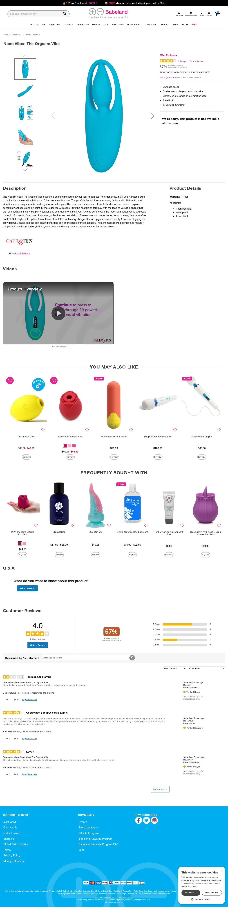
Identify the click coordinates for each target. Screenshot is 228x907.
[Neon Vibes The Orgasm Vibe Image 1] (102, 115)
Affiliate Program (89, 833)
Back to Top (158, 789)
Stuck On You (95, 532)
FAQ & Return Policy (15, 844)
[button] (152, 115)
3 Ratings (182, 61)
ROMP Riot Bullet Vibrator (114, 436)
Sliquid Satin (59, 532)
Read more (192, 886)
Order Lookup (11, 833)
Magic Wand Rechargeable (158, 436)
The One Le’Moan (26, 436)
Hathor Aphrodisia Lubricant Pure (169, 533)
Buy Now (26, 457)
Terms (7, 849)
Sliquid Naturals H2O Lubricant (132, 532)
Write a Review (196, 61)
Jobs (82, 849)
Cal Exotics (23, 253)
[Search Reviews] (132, 657)
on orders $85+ (135, 3)
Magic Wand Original (201, 436)
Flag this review (29, 699)
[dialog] (201, 885)
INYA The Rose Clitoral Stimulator (22, 533)
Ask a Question (167, 77)
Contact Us (10, 827)
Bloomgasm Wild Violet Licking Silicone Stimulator (205, 533)
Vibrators (16, 34)
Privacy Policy (11, 855)
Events (83, 821)
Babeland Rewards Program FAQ (98, 844)
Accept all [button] (191, 892)
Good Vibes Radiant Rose (70, 436)
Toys (6, 34)
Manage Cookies (13, 861)
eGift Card (9, 821)
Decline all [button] (211, 892)
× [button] (221, 870)
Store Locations (88, 827)
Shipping (8, 838)
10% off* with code (80, 3)
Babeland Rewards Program (95, 838)
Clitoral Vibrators (32, 34)
